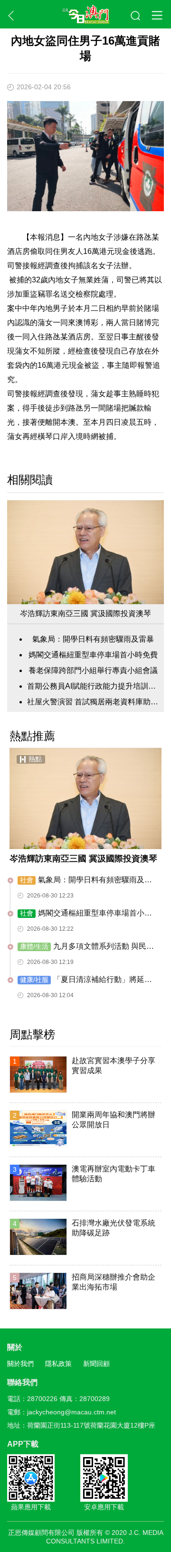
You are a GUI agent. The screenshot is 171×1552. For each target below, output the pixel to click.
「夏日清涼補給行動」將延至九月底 (85, 980)
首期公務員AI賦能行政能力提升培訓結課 (93, 686)
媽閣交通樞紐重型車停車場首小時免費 (93, 655)
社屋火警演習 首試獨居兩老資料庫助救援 (93, 702)
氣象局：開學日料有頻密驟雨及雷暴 (93, 639)
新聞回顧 (96, 1363)
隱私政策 (58, 1363)
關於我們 (20, 1363)
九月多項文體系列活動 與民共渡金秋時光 (86, 947)
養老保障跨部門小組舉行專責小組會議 (93, 670)
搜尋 (135, 16)
